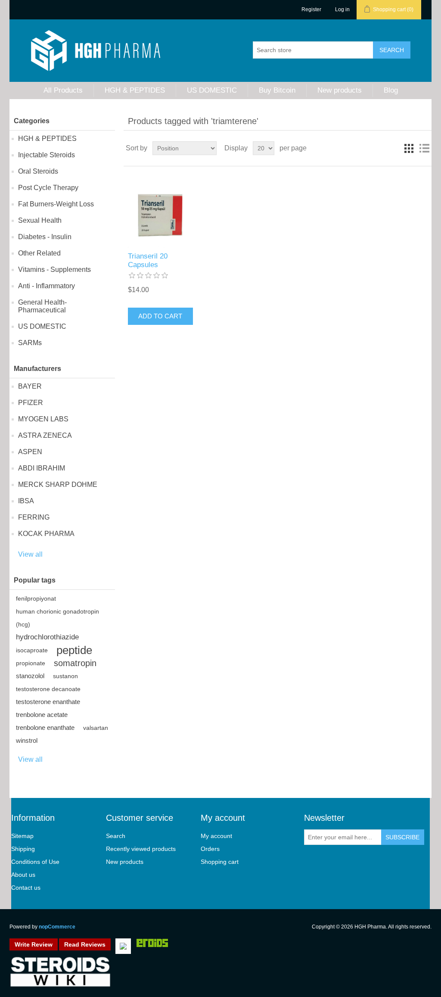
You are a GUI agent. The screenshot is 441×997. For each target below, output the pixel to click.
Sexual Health (40, 220)
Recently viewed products (141, 848)
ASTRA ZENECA (45, 435)
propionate (30, 663)
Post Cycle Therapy (48, 187)
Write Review (34, 944)
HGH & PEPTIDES (135, 90)
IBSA (26, 501)
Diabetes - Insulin (44, 236)
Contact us (25, 887)
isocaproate (32, 650)
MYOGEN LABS (43, 419)
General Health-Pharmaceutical (42, 306)
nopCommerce (57, 927)
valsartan (95, 727)
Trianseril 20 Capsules (148, 260)
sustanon (65, 676)
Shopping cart (220, 861)
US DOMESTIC (212, 90)
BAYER (30, 386)
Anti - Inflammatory (46, 286)
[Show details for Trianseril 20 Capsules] (160, 215)
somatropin (75, 663)
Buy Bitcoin (277, 90)
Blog (391, 90)
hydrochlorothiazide (47, 637)
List (424, 148)
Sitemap (22, 835)
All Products (63, 90)
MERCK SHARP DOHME (57, 484)
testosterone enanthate (48, 701)
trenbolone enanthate (45, 727)
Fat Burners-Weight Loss (56, 204)
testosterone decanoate (48, 688)
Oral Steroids (38, 171)
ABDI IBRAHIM (41, 468)
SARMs (30, 342)
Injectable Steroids (46, 155)
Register (311, 9)
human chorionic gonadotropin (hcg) (57, 618)
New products (339, 90)
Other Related (39, 253)
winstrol (26, 740)
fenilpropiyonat (36, 598)
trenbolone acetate (42, 714)
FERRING (34, 517)
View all (30, 554)
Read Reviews (85, 944)
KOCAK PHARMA (46, 533)
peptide (74, 650)
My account (216, 835)
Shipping (23, 848)
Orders (210, 848)
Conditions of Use (35, 861)
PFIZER (30, 402)
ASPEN (30, 451)
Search (115, 835)
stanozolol (30, 675)
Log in (342, 9)
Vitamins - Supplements (54, 269)
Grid (409, 148)
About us (23, 874)
